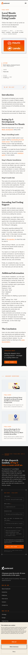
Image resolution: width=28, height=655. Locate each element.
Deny (14, 651)
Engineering (5, 621)
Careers (4, 602)
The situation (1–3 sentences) (13, 527)
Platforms (4, 595)
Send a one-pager (11, 546)
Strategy (4, 614)
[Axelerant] (5, 3)
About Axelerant (6, 589)
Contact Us (5, 605)
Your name (7, 496)
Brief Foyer (10, 362)
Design (4, 617)
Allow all (14, 641)
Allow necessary (14, 646)
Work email (7, 503)
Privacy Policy (19, 541)
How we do (5, 598)
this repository (11, 239)
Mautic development (7, 129)
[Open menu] (25, 3)
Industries (4, 592)
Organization (8, 511)
